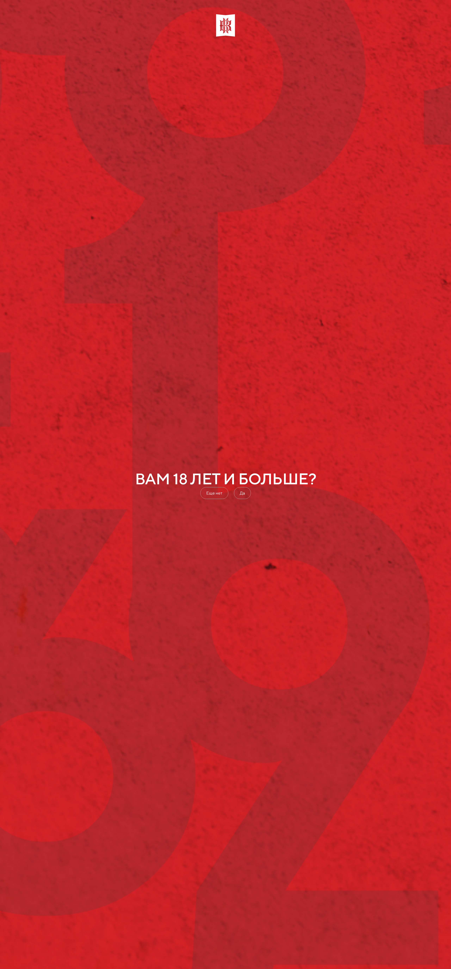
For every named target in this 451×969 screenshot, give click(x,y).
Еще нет (214, 492)
